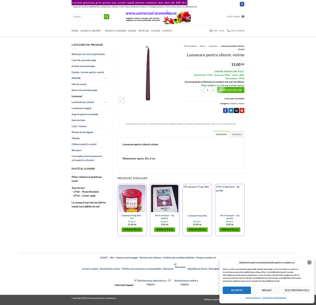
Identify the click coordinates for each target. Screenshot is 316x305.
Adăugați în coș (230, 90)
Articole (143, 30)
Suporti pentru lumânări (85, 114)
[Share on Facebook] (225, 110)
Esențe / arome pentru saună (88, 72)
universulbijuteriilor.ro (92, 7)
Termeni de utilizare (151, 257)
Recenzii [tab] (237, 134)
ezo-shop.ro (126, 7)
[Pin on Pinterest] (241, 110)
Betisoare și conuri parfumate (88, 54)
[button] (309, 262)
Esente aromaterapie (83, 66)
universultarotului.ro (174, 7)
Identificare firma (197, 268)
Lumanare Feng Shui (197, 215)
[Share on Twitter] (230, 110)
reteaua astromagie (127, 257)
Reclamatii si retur (110, 268)
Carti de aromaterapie (84, 60)
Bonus (132, 30)
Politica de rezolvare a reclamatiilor (142, 268)
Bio (112, 257)
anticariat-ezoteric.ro (140, 7)
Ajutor (155, 30)
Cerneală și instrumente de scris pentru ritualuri (87, 158)
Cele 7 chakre (79, 126)
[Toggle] (105, 78)
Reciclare (168, 268)
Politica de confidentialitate (178, 257)
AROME (76, 78)
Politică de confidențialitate (274, 297)
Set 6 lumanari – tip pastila (164, 217)
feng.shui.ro (77, 7)
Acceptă (237, 290)
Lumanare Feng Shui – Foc (132, 217)
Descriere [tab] (221, 134)
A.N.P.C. (104, 257)
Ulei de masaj (79, 84)
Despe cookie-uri (253, 297)
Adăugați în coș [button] (132, 230)
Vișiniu (241, 103)
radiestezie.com (190, 7)
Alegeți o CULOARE (115, 30)
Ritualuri (76, 150)
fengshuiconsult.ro (157, 7)
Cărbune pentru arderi (84, 144)
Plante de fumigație (82, 132)
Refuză (267, 290)
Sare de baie (78, 120)
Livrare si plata (90, 268)
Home (75, 30)
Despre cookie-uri (206, 257)
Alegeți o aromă (90, 30)
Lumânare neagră (81, 108)
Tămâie (76, 138)
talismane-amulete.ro (111, 7)
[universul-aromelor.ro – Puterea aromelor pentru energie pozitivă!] (158, 16)
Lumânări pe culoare (83, 102)
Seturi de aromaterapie (84, 90)
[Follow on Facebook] (242, 4)
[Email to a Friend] (236, 110)
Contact (167, 30)
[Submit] (106, 16)
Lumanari (77, 96)
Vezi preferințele (297, 290)
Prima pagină (190, 46)
